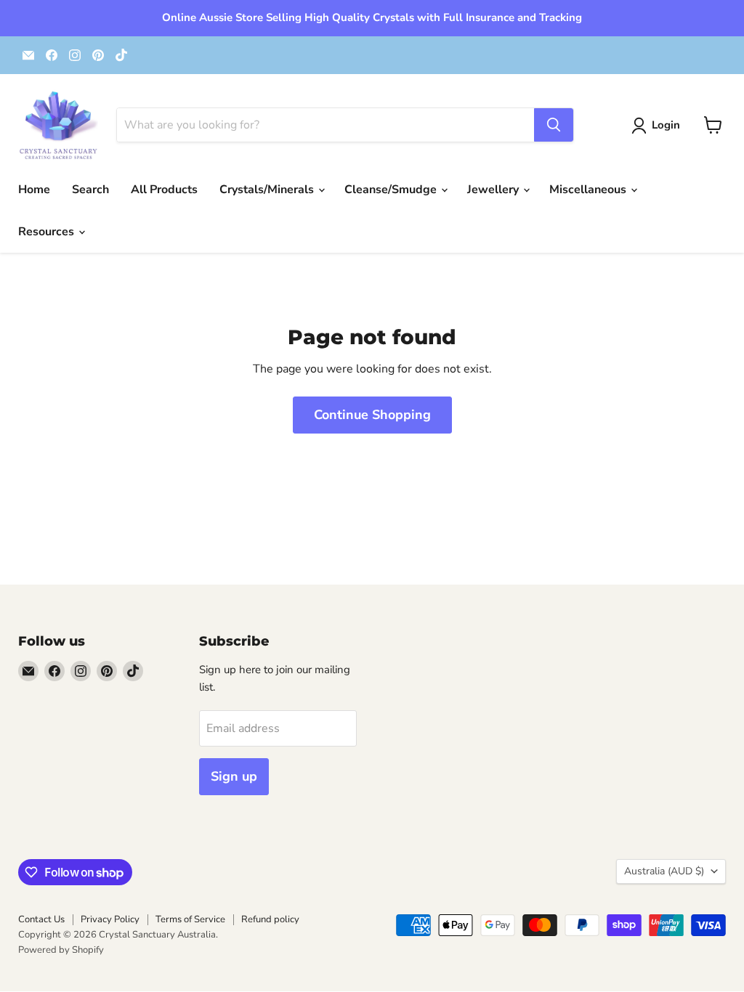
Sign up (234, 776)
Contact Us (41, 919)
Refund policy (270, 919)
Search (90, 190)
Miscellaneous (589, 190)
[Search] (553, 125)
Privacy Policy (110, 919)
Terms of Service (190, 919)
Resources (47, 232)
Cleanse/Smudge (392, 190)
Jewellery (494, 190)
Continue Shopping (372, 414)
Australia (664, 871)
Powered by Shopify (61, 949)
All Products (164, 190)
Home (34, 190)
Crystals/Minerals (268, 190)
